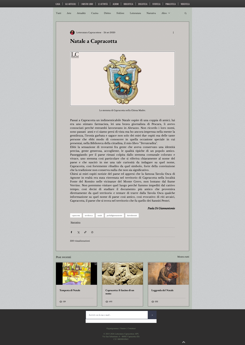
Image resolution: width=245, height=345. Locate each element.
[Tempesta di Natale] (76, 273)
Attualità (81, 13)
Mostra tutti (183, 256)
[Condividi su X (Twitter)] (78, 232)
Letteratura (135, 13)
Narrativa (151, 13)
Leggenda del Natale (162, 290)
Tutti (58, 13)
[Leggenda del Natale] (168, 273)
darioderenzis (132, 215)
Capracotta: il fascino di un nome (119, 292)
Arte (69, 13)
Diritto (107, 13)
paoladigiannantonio (114, 215)
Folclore (120, 13)
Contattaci (132, 328)
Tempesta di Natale (69, 290)
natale (100, 215)
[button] (185, 13)
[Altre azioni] (173, 32)
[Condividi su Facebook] (71, 232)
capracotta (76, 215)
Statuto (123, 328)
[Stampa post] (92, 232)
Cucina (94, 13)
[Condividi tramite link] (85, 232)
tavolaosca (89, 215)
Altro (164, 13)
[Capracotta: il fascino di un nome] (122, 273)
